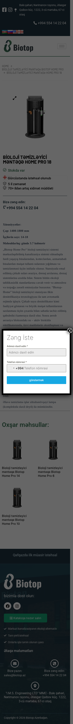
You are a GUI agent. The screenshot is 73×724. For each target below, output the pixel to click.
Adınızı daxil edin (17, 346)
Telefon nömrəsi (17, 362)
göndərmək (36, 380)
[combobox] (15, 368)
